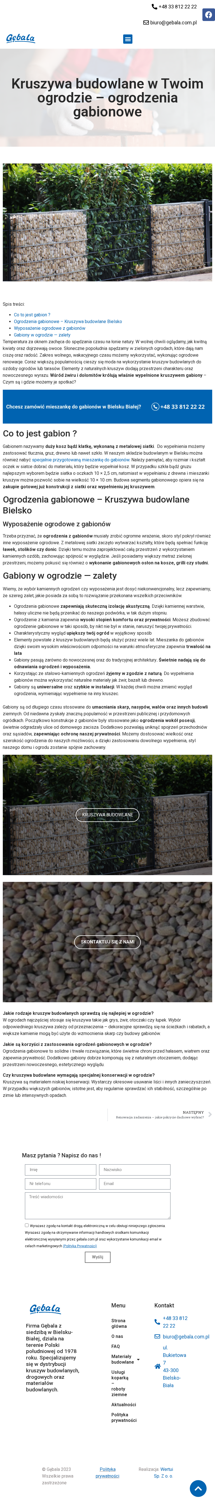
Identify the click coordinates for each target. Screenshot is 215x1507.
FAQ (115, 1346)
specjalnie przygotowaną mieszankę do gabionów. (81, 459)
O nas (117, 1336)
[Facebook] (208, 14)
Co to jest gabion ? (32, 314)
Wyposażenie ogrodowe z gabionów (49, 328)
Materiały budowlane (120, 1359)
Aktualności (120, 1404)
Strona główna (119, 1323)
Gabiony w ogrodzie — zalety (42, 335)
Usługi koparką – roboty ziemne (119, 1383)
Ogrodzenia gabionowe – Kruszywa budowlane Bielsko (68, 321)
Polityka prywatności (120, 1417)
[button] (127, 39)
